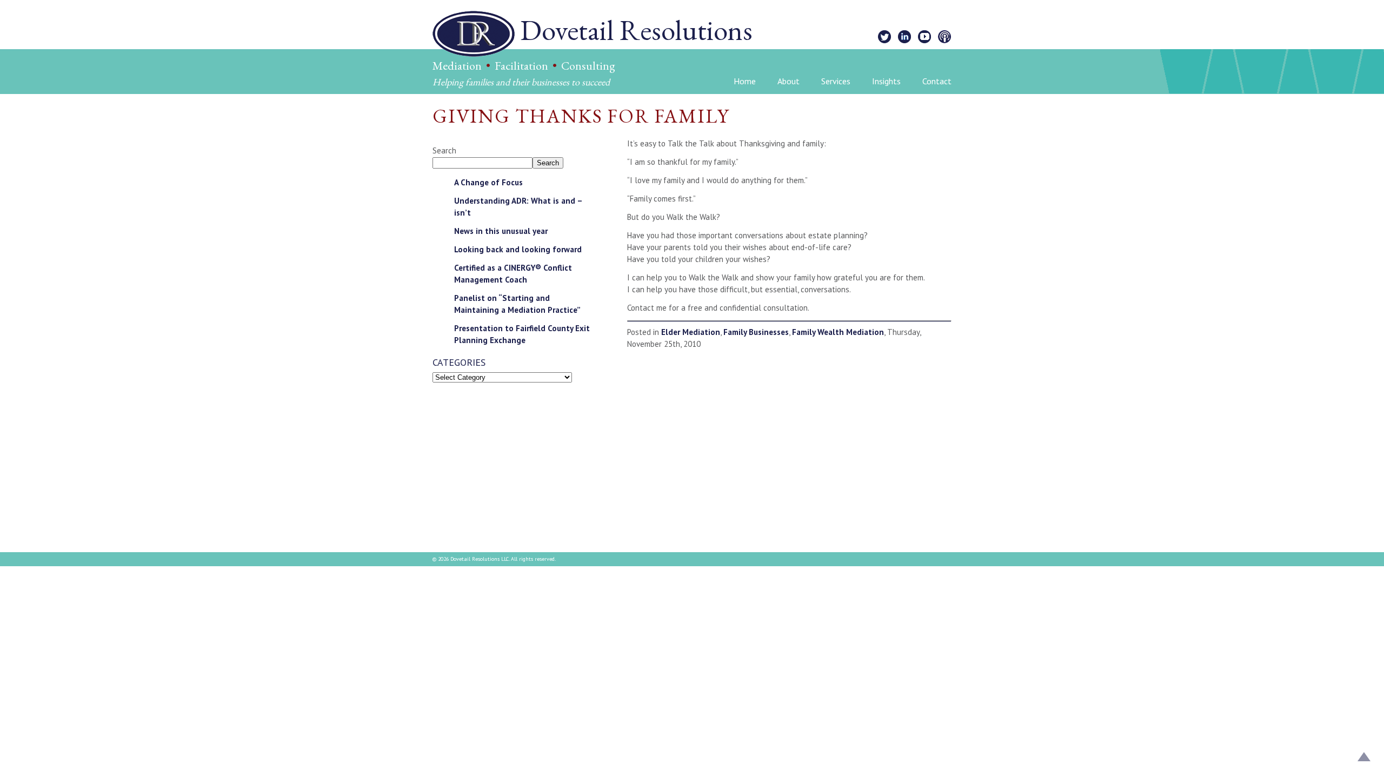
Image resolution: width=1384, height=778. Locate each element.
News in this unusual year (501, 231)
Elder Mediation (690, 332)
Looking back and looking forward (518, 249)
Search (444, 150)
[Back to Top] (1364, 758)
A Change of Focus (488, 182)
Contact (937, 81)
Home (745, 81)
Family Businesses (756, 332)
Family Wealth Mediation (838, 332)
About (788, 81)
